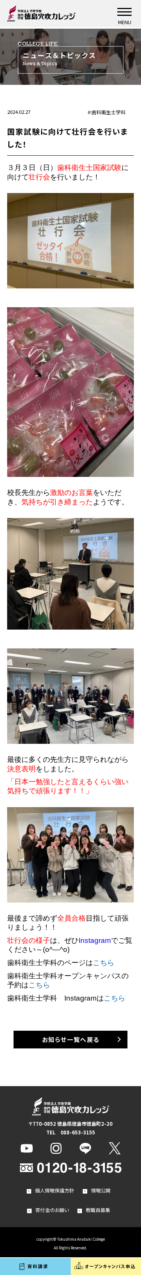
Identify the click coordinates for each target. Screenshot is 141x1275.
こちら (103, 963)
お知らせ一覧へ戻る (71, 1039)
